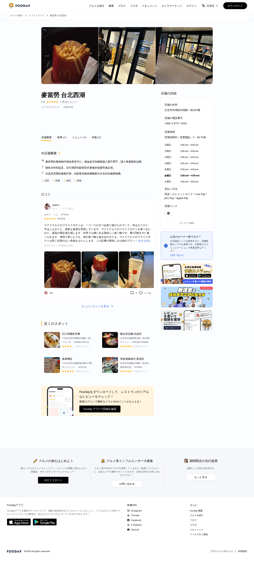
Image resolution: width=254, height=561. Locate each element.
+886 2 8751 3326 (175, 123)
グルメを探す (97, 5)
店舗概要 (46, 137)
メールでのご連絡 (199, 534)
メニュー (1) (79, 137)
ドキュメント (149, 5)
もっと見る (200, 477)
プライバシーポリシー (221, 551)
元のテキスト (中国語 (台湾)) (58, 245)
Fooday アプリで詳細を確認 (99, 409)
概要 (111, 5)
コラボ (134, 5)
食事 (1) (61, 137)
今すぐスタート (53, 480)
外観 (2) (96, 137)
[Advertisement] (97, 121)
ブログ (122, 5)
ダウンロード (235, 5)
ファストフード (36, 15)
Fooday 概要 (196, 510)
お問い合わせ (127, 483)
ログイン (191, 5)
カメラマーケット (172, 5)
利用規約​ (242, 551)
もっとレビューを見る (95, 306)
